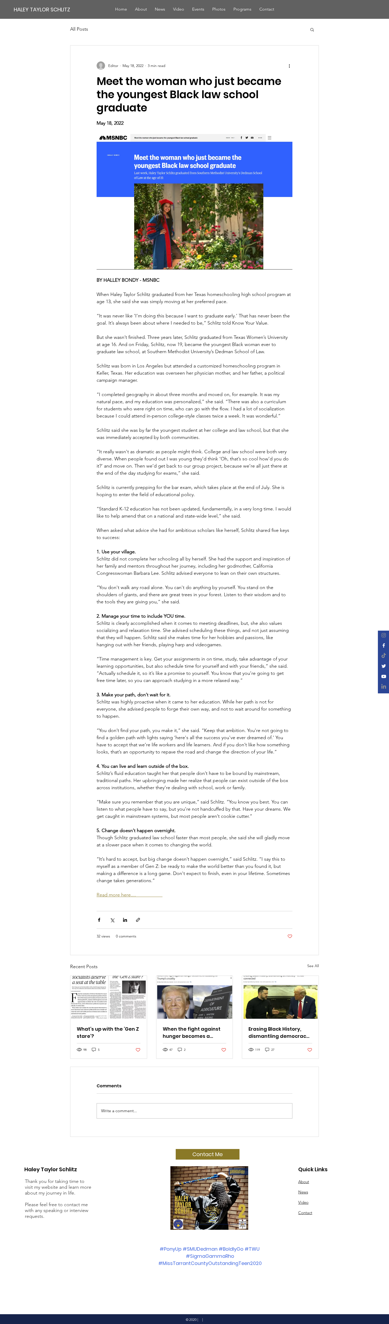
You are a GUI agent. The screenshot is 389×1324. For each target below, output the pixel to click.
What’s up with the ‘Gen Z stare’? (108, 1032)
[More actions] (289, 65)
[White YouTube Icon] (384, 676)
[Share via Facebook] (99, 919)
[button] (312, 29)
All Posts (79, 29)
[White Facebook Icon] (384, 645)
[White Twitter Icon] (384, 666)
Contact (305, 1212)
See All (313, 965)
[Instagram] (384, 635)
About (303, 1181)
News (303, 1192)
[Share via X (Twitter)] (112, 919)
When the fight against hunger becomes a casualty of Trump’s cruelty (191, 1033)
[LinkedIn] (384, 687)
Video (303, 1202)
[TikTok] (384, 656)
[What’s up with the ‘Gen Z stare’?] (108, 997)
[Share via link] (138, 919)
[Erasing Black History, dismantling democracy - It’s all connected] (280, 997)
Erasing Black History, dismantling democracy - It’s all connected (278, 1033)
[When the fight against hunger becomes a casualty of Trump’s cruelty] (194, 997)
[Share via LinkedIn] (125, 919)
